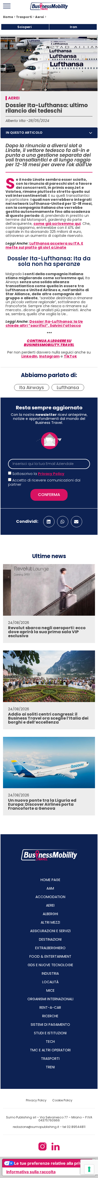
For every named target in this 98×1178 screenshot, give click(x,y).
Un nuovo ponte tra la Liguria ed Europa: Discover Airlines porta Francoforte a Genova (42, 804)
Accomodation (50, 896)
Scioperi (24, 27)
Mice (50, 990)
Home (8, 17)
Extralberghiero (50, 947)
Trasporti (24, 17)
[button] (90, 132)
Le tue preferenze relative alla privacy (51, 1163)
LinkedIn (29, 356)
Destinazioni (50, 939)
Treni (50, 1067)
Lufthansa (68, 387)
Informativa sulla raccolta (31, 1171)
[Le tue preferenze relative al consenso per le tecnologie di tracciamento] (89, 1169)
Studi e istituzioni (50, 1033)
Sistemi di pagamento (50, 1024)
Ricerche (50, 1016)
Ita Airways (31, 387)
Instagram (49, 356)
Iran (73, 27)
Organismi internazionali (50, 998)
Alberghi (50, 913)
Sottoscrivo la (38, 473)
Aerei (39, 17)
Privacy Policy (51, 473)
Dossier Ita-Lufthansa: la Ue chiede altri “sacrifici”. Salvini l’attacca (44, 323)
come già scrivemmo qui (57, 223)
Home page (50, 879)
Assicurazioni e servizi (50, 930)
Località (50, 981)
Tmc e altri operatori (50, 1050)
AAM (50, 888)
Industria (50, 973)
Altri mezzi (50, 922)
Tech (50, 1041)
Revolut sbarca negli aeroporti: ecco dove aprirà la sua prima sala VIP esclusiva (47, 632)
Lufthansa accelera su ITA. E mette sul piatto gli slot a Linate (44, 245)
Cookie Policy (62, 1100)
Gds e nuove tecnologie (50, 964)
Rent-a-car (50, 1007)
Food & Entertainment (50, 956)
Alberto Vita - (17, 120)
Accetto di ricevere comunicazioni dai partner (44, 482)
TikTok (70, 356)
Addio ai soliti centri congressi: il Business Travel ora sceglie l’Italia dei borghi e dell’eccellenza (48, 718)
